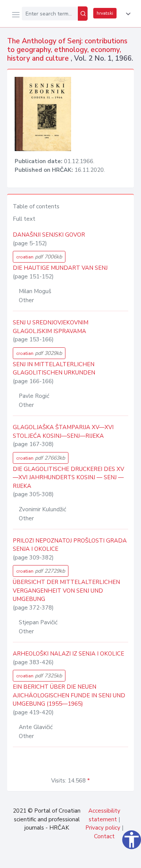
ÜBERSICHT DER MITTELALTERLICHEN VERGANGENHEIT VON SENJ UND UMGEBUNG (66, 590)
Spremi (79, 858)
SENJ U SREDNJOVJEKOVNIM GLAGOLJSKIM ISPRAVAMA (50, 327)
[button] (126, 14)
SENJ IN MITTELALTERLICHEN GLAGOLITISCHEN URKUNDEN (54, 369)
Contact (104, 836)
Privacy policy (102, 827)
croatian (39, 256)
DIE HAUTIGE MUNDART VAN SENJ (60, 268)
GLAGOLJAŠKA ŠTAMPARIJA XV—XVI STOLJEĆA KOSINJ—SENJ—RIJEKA (63, 431)
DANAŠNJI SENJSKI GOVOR (49, 234)
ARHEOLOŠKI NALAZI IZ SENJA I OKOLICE (68, 653)
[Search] (83, 13)
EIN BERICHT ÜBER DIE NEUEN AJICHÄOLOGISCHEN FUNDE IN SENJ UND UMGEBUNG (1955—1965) (69, 695)
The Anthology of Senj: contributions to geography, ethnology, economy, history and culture (67, 49)
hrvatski (105, 13)
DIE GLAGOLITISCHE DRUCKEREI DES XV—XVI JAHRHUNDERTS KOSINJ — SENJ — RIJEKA (68, 477)
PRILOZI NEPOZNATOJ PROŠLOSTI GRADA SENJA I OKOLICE (70, 545)
